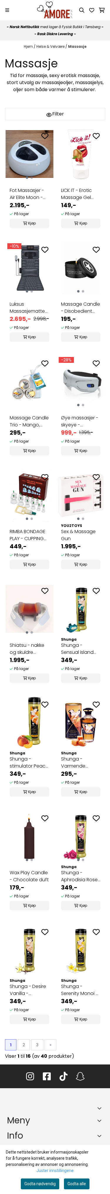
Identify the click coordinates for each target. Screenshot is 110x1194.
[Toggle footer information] (100, 1108)
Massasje (77, 46)
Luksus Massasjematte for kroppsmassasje (28, 308)
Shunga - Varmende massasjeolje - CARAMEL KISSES (78, 763)
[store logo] (55, 10)
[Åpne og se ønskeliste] (92, 10)
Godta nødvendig (40, 1183)
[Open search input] (81, 10)
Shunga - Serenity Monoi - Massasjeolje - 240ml (79, 990)
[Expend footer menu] (100, 1120)
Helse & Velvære (50, 46)
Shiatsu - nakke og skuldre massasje (27, 649)
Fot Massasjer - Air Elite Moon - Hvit (27, 194)
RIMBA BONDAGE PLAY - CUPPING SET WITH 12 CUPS (28, 535)
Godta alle (76, 1183)
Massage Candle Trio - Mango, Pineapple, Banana (29, 421)
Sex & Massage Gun (78, 535)
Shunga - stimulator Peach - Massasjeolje (29, 763)
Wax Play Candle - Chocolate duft (29, 876)
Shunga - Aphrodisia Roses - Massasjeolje (80, 876)
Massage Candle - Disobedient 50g (80, 308)
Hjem (29, 46)
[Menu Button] (7, 10)
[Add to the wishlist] (44, 136)
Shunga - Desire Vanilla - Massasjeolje (28, 990)
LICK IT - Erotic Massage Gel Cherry (76, 194)
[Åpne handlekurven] (102, 10)
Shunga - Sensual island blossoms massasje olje (77, 649)
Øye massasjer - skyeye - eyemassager (79, 421)
